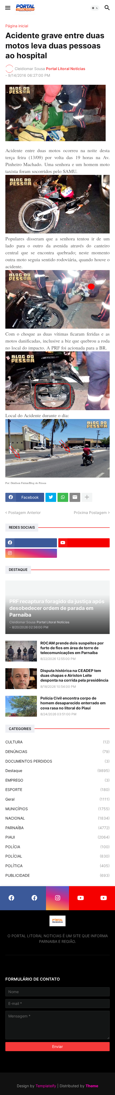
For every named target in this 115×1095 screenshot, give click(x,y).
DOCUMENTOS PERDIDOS (57, 761)
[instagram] (31, 553)
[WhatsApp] (62, 497)
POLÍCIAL (57, 856)
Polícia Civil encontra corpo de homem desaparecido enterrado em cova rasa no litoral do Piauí (73, 703)
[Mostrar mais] (87, 497)
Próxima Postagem (90, 512)
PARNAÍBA (57, 827)
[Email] (75, 497)
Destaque (57, 770)
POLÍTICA (57, 865)
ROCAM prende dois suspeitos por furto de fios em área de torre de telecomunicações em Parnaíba (72, 648)
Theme (92, 1086)
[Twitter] (50, 497)
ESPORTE (57, 789)
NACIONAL (57, 818)
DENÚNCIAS (57, 751)
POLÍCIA (57, 846)
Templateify (46, 1086)
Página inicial (16, 26)
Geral (57, 799)
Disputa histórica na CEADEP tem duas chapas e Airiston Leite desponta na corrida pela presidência (74, 675)
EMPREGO (57, 780)
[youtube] (84, 542)
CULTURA (57, 742)
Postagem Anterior (24, 512)
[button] (7, 8)
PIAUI (57, 837)
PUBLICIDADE (57, 875)
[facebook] (31, 542)
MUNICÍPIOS (57, 808)
